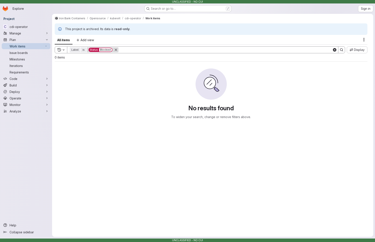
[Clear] (334, 49)
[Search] (341, 49)
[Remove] (115, 49)
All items (63, 40)
